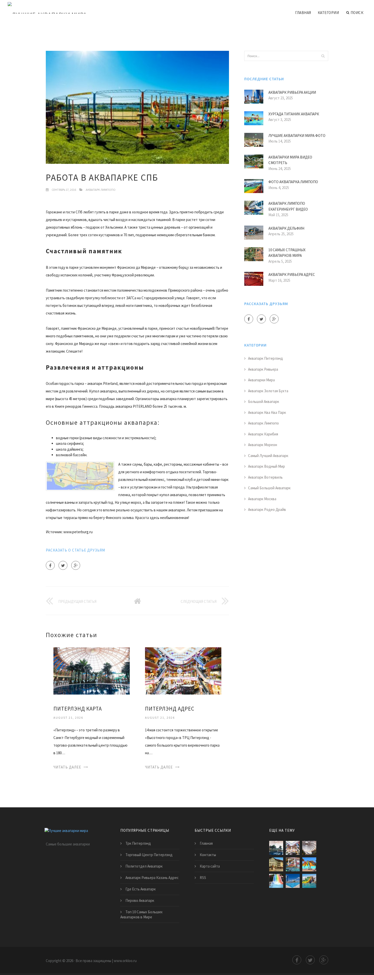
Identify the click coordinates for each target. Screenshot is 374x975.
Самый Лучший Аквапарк (268, 455)
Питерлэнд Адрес (169, 708)
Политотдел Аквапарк (144, 866)
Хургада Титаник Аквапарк (293, 114)
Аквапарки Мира (261, 380)
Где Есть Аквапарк (140, 889)
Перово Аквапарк (139, 900)
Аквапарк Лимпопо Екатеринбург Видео (288, 206)
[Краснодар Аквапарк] (276, 881)
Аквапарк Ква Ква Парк (267, 412)
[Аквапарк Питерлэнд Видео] (293, 864)
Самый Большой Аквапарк (269, 487)
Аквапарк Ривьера (263, 369)
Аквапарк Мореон (262, 444)
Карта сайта (210, 866)
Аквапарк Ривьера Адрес (291, 274)
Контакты (208, 854)
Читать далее (67, 767)
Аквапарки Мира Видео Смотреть (290, 160)
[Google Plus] (75, 565)
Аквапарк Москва (262, 498)
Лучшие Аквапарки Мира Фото (296, 135)
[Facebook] (50, 565)
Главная (303, 12)
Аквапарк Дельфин (286, 228)
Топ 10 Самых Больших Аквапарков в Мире (141, 914)
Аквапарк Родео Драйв (267, 509)
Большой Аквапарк (263, 401)
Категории (328, 12)
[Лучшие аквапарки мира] (47, 8)
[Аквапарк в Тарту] (276, 864)
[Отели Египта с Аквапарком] (309, 864)
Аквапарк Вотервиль (265, 477)
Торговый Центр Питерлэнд (148, 854)
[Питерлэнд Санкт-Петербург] (309, 848)
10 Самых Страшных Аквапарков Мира (287, 252)
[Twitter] (63, 565)
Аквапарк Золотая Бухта (268, 390)
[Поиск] (323, 56)
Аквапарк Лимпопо (101, 190)
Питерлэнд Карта (77, 708)
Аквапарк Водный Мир (266, 466)
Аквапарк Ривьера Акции (292, 92)
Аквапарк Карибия (263, 434)
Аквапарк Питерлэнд (265, 358)
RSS (203, 877)
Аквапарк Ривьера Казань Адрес (152, 877)
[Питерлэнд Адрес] (183, 670)
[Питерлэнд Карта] (91, 670)
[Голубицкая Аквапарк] (309, 881)
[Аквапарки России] (293, 881)
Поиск (357, 12)
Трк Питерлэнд (138, 843)
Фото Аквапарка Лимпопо (293, 181)
